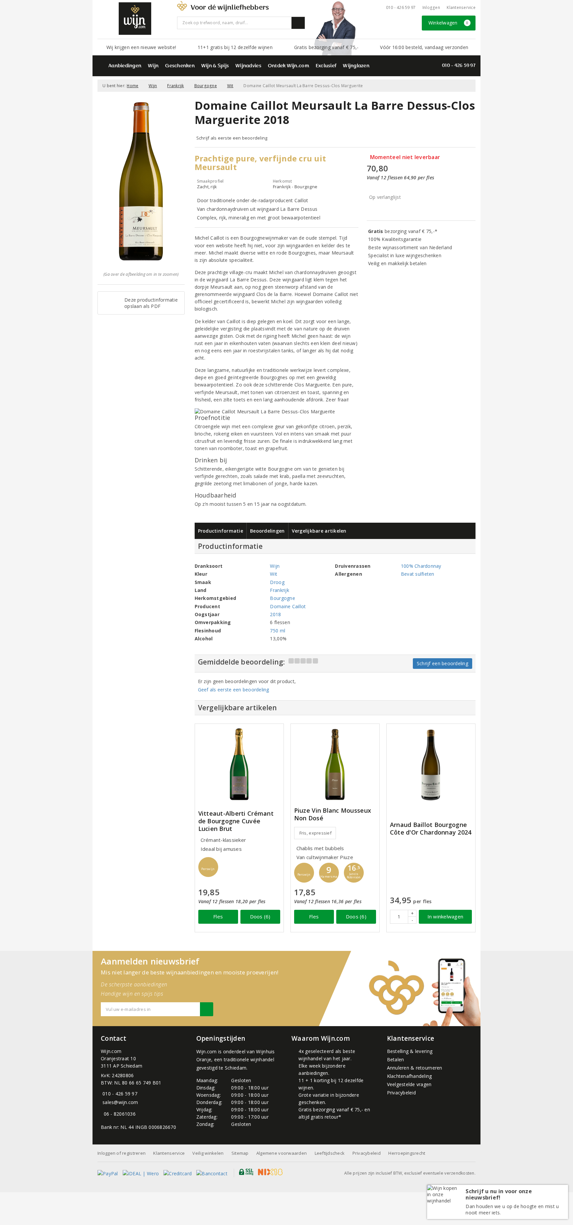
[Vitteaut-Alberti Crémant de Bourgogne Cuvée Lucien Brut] (239, 764)
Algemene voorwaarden (281, 1153)
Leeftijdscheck (330, 1153)
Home (132, 85)
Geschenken (180, 66)
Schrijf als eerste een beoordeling (232, 138)
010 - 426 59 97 (401, 7)
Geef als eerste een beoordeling (233, 689)
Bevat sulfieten (417, 574)
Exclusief (326, 66)
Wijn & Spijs (215, 66)
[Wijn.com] (135, 18)
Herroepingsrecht (406, 1153)
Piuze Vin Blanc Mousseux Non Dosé (332, 814)
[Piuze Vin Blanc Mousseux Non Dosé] (335, 764)
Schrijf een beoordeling (442, 663)
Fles (218, 916)
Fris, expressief (315, 833)
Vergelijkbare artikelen (319, 531)
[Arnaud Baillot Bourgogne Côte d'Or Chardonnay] (431, 764)
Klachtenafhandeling (409, 1076)
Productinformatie (220, 531)
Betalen (395, 1059)
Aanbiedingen (124, 66)
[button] (208, 867)
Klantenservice (461, 7)
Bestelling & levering (410, 1051)
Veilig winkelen (207, 1153)
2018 (275, 614)
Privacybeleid (401, 1092)
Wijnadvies (248, 66)
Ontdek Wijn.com (288, 66)
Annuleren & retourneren (414, 1068)
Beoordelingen (267, 531)
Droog (277, 582)
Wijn (153, 66)
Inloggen (431, 7)
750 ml (277, 630)
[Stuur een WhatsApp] (102, 1114)
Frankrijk (175, 85)
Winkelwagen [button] (448, 23)
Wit (230, 85)
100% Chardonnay (421, 566)
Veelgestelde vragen (409, 1084)
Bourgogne (205, 85)
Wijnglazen (356, 66)
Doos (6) (260, 916)
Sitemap (240, 1153)
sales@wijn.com (120, 1102)
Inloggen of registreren (121, 1153)
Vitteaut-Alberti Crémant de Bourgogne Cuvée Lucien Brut (236, 821)
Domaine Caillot (288, 606)
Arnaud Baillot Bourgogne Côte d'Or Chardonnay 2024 (431, 828)
